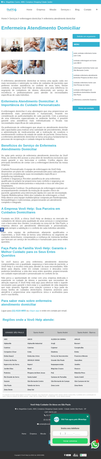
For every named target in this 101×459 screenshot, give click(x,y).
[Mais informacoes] (97, 9)
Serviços (65, 10)
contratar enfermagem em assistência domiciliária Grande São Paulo (85, 92)
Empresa (41, 10)
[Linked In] (2, 230)
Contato (87, 10)
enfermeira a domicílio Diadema (85, 100)
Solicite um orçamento (86, 36)
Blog (77, 10)
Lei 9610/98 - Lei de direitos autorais (59, 396)
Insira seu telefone (70, 428)
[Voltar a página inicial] (11, 10)
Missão (53, 10)
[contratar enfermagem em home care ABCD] (34, 44)
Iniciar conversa (70, 441)
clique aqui (34, 311)
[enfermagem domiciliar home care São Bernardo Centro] (57, 44)
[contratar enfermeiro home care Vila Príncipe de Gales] (34, 67)
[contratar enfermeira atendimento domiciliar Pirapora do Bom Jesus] (12, 67)
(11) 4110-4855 (19, 311)
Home (29, 10)
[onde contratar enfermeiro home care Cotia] (12, 44)
